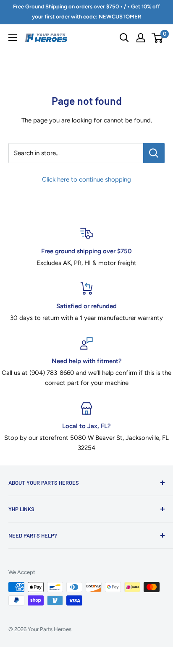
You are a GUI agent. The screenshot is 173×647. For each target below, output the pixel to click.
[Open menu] (12, 37)
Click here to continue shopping (86, 179)
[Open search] (124, 37)
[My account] (140, 37)
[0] (157, 38)
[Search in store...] (154, 153)
